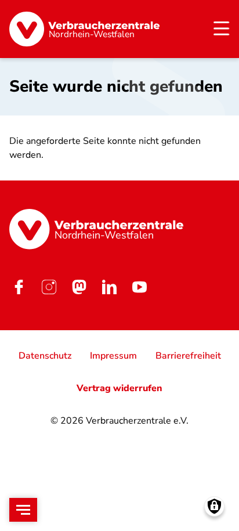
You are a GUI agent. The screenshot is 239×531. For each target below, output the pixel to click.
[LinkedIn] (109, 287)
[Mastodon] (79, 287)
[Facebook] (18, 287)
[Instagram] (49, 287)
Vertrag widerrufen (119, 388)
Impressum (113, 355)
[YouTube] (139, 287)
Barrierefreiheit (188, 355)
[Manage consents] (214, 506)
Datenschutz (45, 355)
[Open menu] (23, 510)
